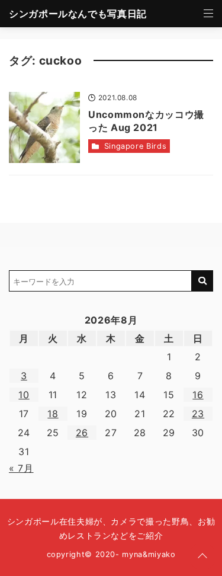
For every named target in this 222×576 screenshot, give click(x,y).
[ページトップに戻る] (202, 556)
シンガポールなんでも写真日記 (78, 14)
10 (23, 395)
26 (82, 433)
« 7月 (21, 468)
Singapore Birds (135, 146)
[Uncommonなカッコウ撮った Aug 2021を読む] (44, 127)
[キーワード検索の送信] (202, 281)
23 (198, 414)
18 (52, 414)
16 (197, 395)
